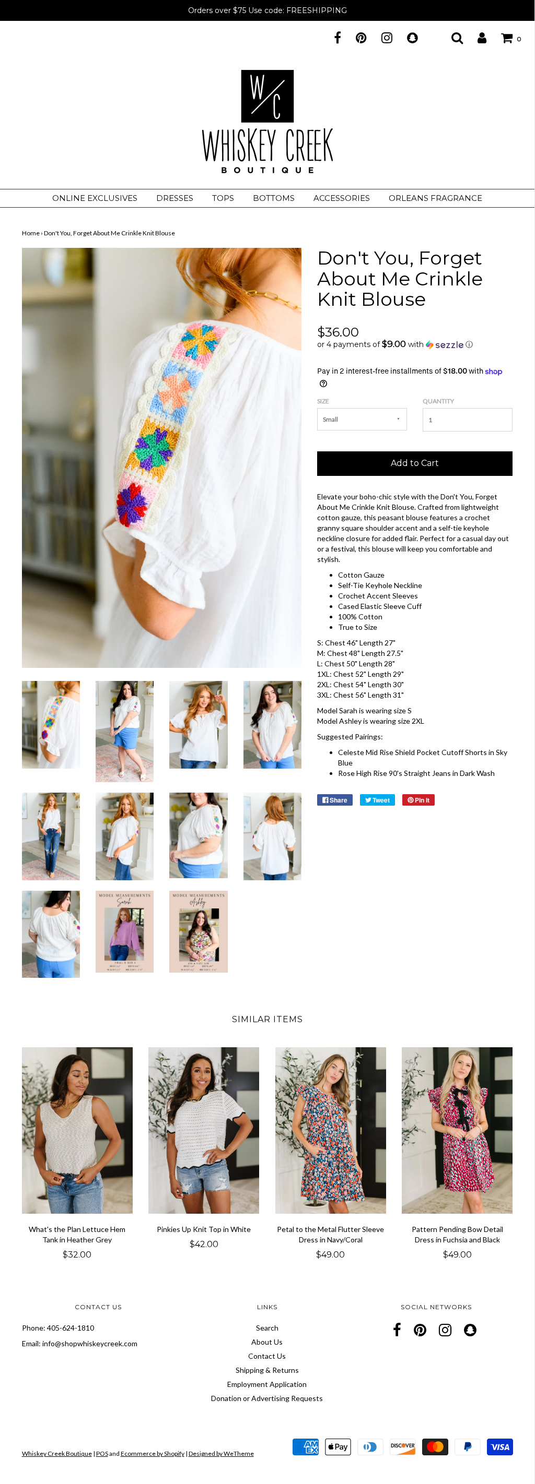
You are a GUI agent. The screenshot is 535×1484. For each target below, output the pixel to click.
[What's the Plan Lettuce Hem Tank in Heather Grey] (77, 1130)
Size (323, 401)
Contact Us (267, 1355)
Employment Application (267, 1384)
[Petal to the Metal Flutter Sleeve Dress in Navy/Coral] (331, 1130)
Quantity (438, 401)
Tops (223, 198)
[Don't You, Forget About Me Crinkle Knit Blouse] (51, 723)
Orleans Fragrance (435, 198)
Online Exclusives (94, 198)
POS (102, 1453)
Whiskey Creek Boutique (57, 1453)
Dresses (174, 198)
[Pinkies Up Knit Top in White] (204, 1130)
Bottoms (274, 198)
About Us (267, 1341)
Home (31, 233)
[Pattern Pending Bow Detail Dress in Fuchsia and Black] (457, 1130)
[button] (415, 344)
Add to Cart (415, 463)
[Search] (450, 37)
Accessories (341, 198)
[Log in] (475, 37)
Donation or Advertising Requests (267, 1398)
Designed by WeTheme (221, 1453)
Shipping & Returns (267, 1370)
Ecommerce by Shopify (152, 1453)
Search (267, 1327)
